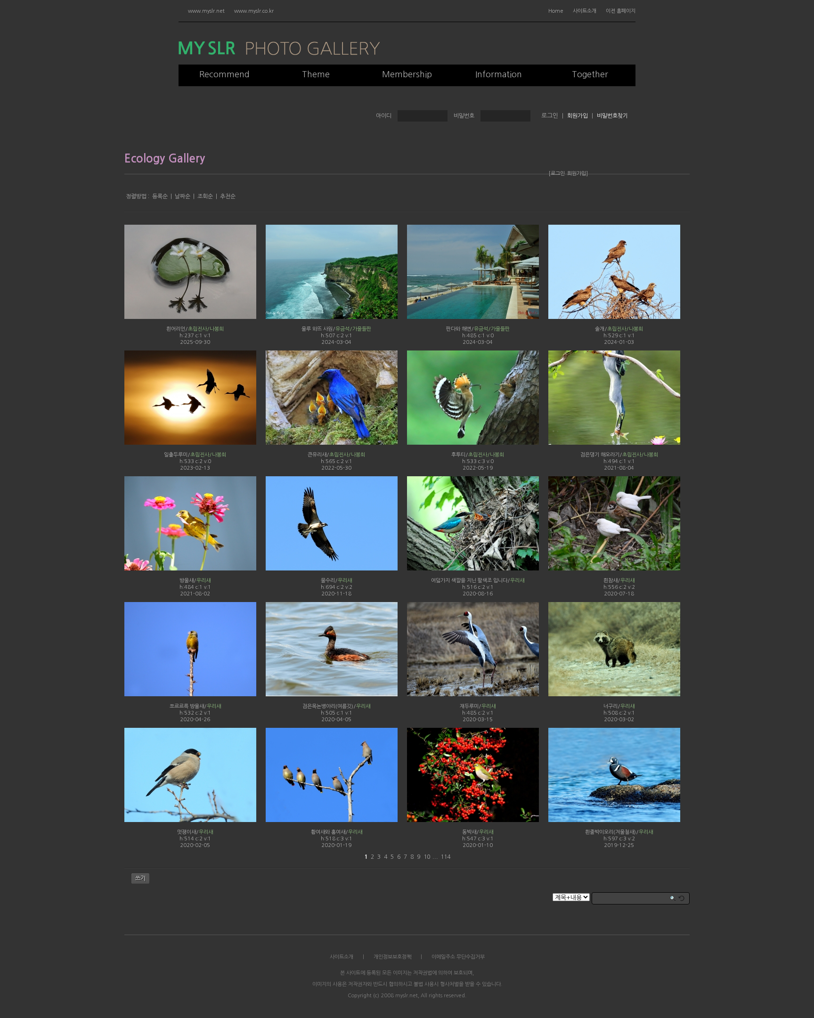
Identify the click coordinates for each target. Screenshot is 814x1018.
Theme (316, 74)
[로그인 (557, 173)
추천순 (228, 196)
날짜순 (182, 196)
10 (426, 857)
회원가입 (577, 116)
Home (555, 11)
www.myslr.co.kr (254, 11)
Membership (407, 74)
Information (498, 74)
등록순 (160, 196)
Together (590, 74)
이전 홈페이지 (620, 11)
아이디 (383, 116)
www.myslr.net (206, 11)
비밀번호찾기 (612, 116)
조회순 (205, 196)
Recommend (224, 74)
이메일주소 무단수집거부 (458, 957)
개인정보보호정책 (392, 957)
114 (445, 857)
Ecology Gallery (164, 158)
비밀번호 (464, 116)
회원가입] (577, 173)
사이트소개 (584, 11)
